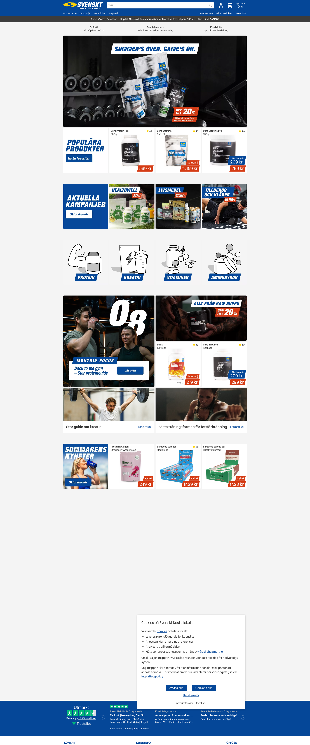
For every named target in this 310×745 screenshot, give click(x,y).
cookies (162, 631)
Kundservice (206, 13)
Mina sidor (241, 13)
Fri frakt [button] (94, 29)
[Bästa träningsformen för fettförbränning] (201, 410)
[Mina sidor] (221, 5)
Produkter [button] (68, 13)
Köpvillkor (201, 703)
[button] (236, 5)
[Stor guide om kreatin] (108, 410)
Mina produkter (224, 13)
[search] (160, 5)
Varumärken (100, 13)
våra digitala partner (211, 652)
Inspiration (114, 13)
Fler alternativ (191, 695)
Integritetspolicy (152, 676)
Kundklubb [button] (216, 29)
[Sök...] (210, 5)
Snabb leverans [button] (155, 29)
